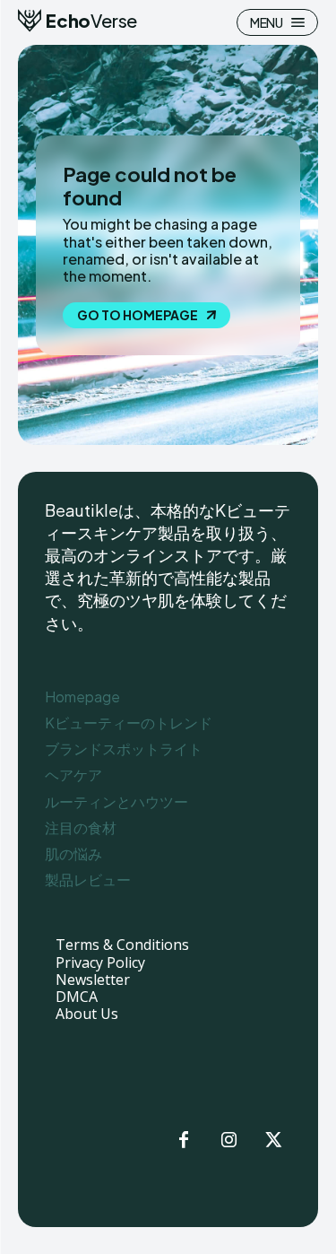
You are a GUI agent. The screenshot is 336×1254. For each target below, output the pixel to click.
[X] (273, 1141)
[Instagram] (228, 1141)
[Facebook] (184, 1141)
